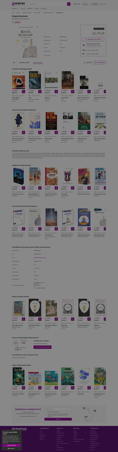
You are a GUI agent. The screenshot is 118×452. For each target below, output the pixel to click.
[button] (11, 448)
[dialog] (11, 440)
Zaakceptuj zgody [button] (11, 445)
